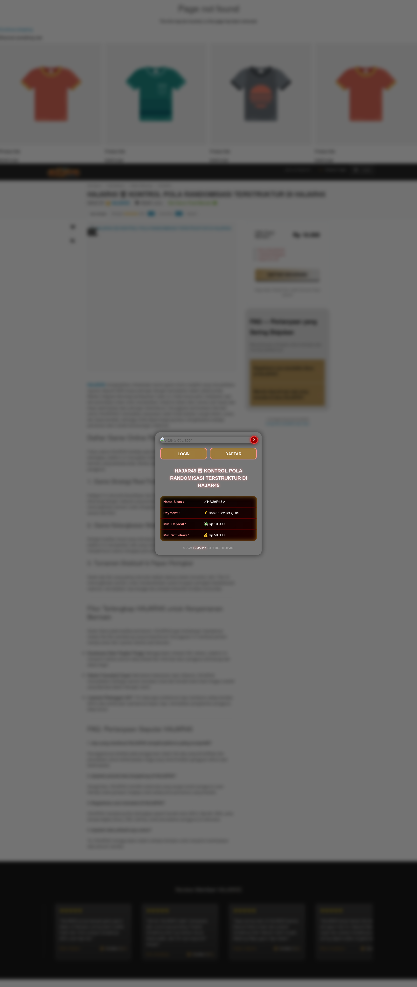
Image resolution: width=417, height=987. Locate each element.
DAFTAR (233, 454)
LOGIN (184, 454)
